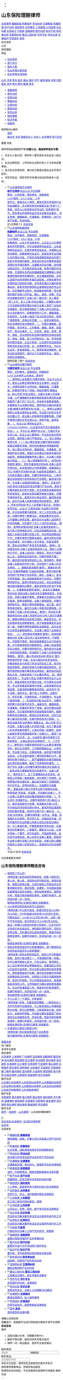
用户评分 (12, 63)
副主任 (11, 137)
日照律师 (40, 1101)
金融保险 (12, 90)
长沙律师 (22, 1064)
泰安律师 (51, 1101)
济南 (9, 80)
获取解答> (44, 903)
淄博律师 (9, 1101)
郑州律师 (51, 1060)
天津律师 (12, 1064)
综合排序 (12, 59)
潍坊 (31, 80)
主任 (17, 137)
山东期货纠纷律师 (31, 1086)
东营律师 (30, 1101)
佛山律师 (53, 1064)
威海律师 (19, 1101)
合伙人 (37, 137)
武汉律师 (30, 1060)
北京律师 (6, 1056)
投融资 (11, 123)
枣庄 (14, 84)
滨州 (9, 84)
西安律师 (19, 1060)
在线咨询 (28, 224)
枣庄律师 (12, 1104)
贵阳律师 (48, 1071)
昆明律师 (24, 1067)
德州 (20, 84)
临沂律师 (27, 1097)
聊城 (25, 84)
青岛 (14, 80)
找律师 (12, 1112)
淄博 (42, 80)
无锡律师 (56, 1067)
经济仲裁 (12, 119)
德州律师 (22, 1104)
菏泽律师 (43, 1104)
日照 (58, 80)
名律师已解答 (23, 903)
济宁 (36, 80)
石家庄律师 (10, 1075)
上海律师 (16, 1056)
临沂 (20, 80)
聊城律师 (32, 1104)
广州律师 (27, 1056)
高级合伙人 (27, 137)
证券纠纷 (12, 105)
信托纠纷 (12, 112)
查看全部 (6, 1042)
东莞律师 (32, 1064)
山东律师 (23, 1112)
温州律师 (27, 1071)
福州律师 (16, 1071)
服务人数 (12, 67)
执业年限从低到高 (17, 74)
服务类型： (7, 1349)
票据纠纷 (12, 101)
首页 (3, 1112)
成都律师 (48, 1056)
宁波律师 (43, 1064)
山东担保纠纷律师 (31, 1082)
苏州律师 (40, 1060)
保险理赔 (12, 116)
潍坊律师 (48, 1097)
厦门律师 (6, 1071)
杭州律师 (9, 1060)
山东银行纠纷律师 (11, 1082)
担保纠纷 (12, 97)
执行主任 (57, 137)
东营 (53, 80)
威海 (47, 80)
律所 (9, 133)
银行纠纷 (12, 94)
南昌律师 (32, 1075)
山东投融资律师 (30, 1090)
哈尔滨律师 (44, 1075)
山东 (3, 80)
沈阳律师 (35, 1067)
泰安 (3, 84)
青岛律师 (14, 1067)
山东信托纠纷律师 (51, 1086)
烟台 (25, 80)
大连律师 (37, 1071)
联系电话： (7, 1356)
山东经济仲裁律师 (11, 1090)
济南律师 (45, 1067)
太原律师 (22, 1075)
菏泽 (31, 84)
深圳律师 (37, 1056)
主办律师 (46, 137)
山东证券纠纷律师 (11, 1086)
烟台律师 (37, 1097)
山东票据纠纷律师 (51, 1082)
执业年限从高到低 (17, 70)
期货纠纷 (12, 108)
